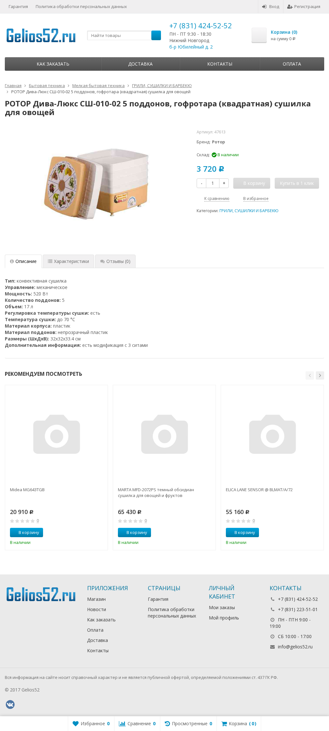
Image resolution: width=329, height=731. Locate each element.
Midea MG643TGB (27, 489)
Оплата (292, 64)
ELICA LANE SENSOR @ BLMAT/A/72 (259, 489)
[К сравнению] (91, 532)
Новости (96, 609)
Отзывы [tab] (118, 261)
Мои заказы (222, 607)
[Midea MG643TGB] (56, 436)
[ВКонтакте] (10, 704)
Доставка (140, 64)
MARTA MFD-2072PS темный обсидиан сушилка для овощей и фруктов (156, 492)
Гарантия (18, 6)
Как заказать (53, 64)
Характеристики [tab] (71, 261)
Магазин (96, 599)
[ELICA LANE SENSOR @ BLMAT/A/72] (272, 436)
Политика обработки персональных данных (81, 6)
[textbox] (124, 35)
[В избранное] (100, 532)
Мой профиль (224, 618)
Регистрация (307, 6)
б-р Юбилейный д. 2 (191, 47)
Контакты (219, 64)
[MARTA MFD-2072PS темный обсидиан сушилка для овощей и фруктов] (164, 436)
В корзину (29, 532)
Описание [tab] (26, 261)
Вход (274, 6)
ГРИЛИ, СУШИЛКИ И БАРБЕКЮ (249, 210)
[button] (310, 375)
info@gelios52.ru (295, 647)
